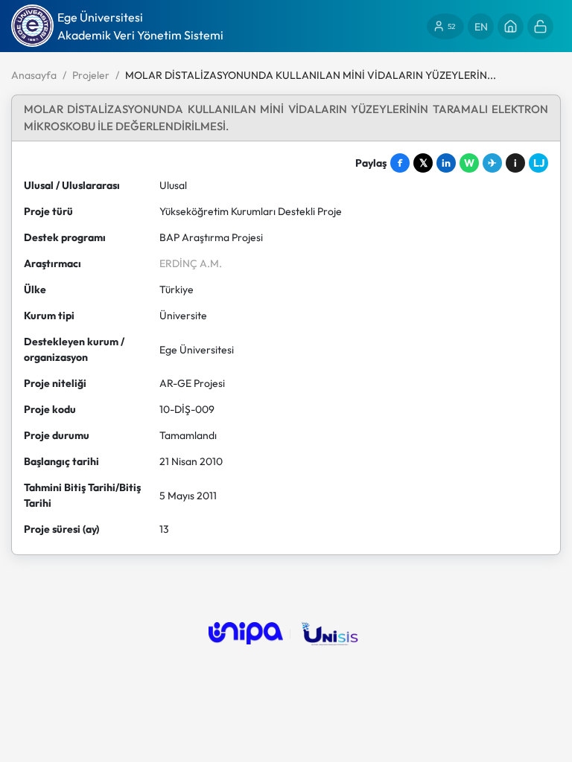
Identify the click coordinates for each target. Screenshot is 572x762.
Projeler (90, 75)
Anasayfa (34, 75)
